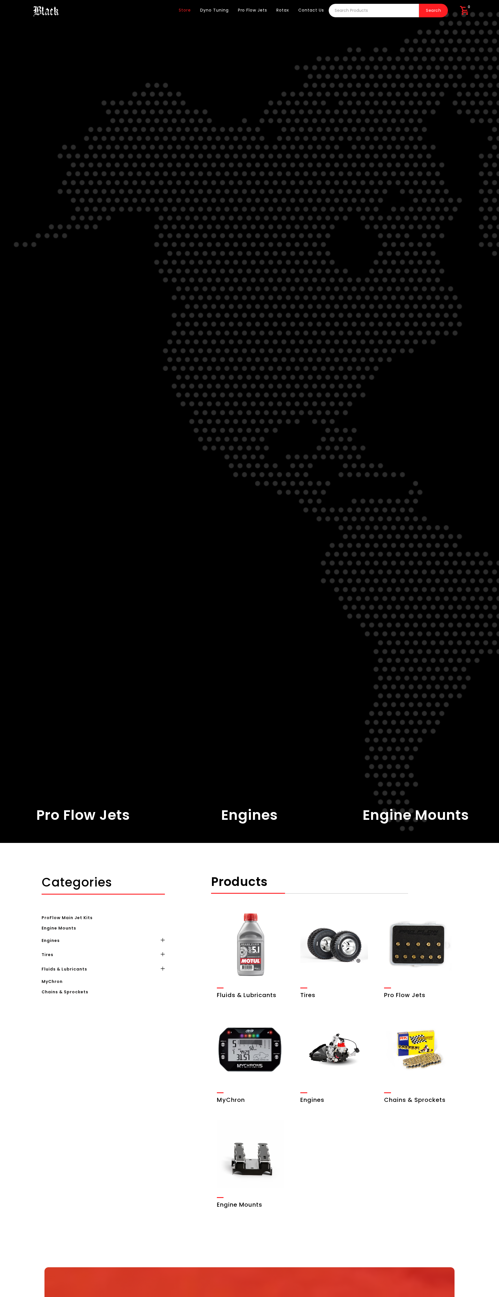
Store (185, 10)
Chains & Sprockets (65, 991)
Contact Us (311, 10)
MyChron (52, 981)
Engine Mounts (59, 928)
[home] (46, 10)
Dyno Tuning (214, 10)
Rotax (282, 10)
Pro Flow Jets (252, 10)
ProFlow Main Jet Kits (67, 917)
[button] (464, 10)
